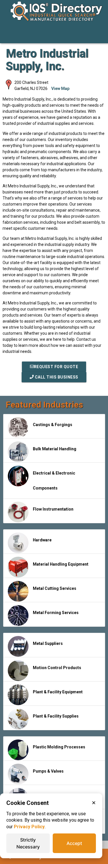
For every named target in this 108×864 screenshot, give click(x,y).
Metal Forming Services (56, 612)
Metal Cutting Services (54, 588)
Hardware (42, 540)
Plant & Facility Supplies (56, 716)
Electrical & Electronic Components (54, 480)
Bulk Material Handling (54, 449)
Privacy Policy (29, 826)
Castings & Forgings (52, 424)
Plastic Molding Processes (59, 747)
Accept (74, 843)
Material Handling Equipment (60, 564)
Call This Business (56, 377)
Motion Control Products (57, 667)
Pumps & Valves (48, 771)
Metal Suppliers (48, 643)
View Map (60, 88)
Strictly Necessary (28, 843)
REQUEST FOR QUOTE (56, 366)
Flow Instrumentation (53, 509)
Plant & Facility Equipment (58, 692)
